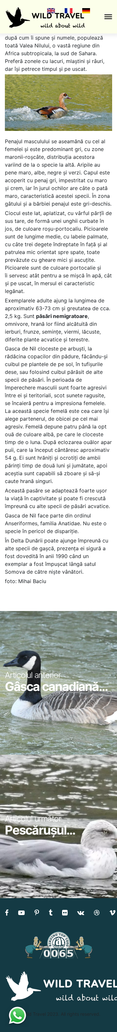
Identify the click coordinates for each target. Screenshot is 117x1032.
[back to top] (99, 1014)
